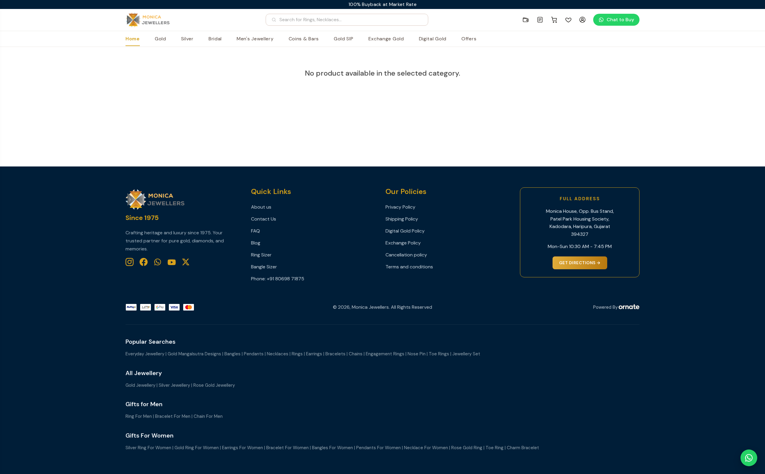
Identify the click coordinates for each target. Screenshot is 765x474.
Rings (297, 354)
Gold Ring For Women (197, 448)
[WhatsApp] (158, 262)
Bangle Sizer (264, 267)
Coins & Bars (304, 39)
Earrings (314, 354)
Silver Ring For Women (148, 448)
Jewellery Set (466, 354)
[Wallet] (525, 19)
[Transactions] (540, 19)
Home (133, 39)
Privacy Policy (400, 207)
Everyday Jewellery (145, 354)
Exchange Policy (403, 243)
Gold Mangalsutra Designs (194, 354)
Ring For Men (139, 416)
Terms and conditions (409, 267)
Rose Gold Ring (466, 448)
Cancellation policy (406, 255)
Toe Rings (439, 354)
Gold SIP (344, 39)
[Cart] (554, 19)
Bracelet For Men (172, 416)
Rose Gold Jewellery (214, 385)
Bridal (215, 39)
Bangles (232, 354)
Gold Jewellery (140, 385)
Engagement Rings (385, 354)
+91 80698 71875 (285, 279)
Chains (355, 354)
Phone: (259, 279)
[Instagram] (130, 262)
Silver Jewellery (174, 385)
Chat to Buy (620, 19)
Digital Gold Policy (405, 231)
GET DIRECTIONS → (580, 262)
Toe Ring (495, 448)
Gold (160, 39)
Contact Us (263, 219)
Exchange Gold (386, 39)
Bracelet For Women (287, 448)
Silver (187, 39)
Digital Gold (432, 39)
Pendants (254, 354)
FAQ (255, 231)
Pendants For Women (378, 448)
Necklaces (277, 354)
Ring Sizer (261, 255)
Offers (468, 39)
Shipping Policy (401, 219)
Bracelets (335, 354)
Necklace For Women (426, 448)
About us (261, 207)
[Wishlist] (568, 19)
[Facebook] (144, 262)
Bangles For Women (332, 448)
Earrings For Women (242, 448)
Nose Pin (417, 354)
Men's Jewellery (255, 39)
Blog (255, 243)
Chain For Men (208, 416)
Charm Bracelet (523, 448)
